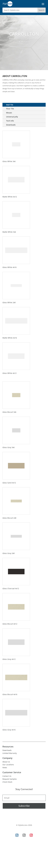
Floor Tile (10, 108)
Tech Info (10, 121)
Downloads (11, 125)
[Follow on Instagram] (17, 835)
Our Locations (8, 764)
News (4, 767)
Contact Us (6, 776)
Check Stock (7, 782)
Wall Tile (9, 105)
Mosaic (9, 113)
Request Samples (9, 779)
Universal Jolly (12, 117)
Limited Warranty (9, 753)
